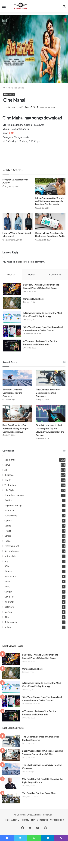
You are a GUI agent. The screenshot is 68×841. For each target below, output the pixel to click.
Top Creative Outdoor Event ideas (39, 793)
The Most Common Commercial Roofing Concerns (12, 392)
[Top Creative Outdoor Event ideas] (11, 797)
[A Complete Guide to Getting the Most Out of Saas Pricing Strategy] (12, 317)
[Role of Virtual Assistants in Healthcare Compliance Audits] (50, 221)
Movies (8, 612)
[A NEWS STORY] (20, 6)
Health (7, 480)
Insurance (9, 602)
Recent (32, 274)
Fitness (8, 571)
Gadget (8, 591)
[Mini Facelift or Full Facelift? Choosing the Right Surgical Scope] (11, 783)
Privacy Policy (28, 819)
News (7, 465)
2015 (11, 133)
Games (8, 520)
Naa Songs (18, 87)
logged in (20, 261)
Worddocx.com (57, 819)
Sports (7, 525)
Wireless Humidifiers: (33, 298)
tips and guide (11, 551)
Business (8, 475)
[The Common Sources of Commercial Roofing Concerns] (50, 378)
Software (9, 607)
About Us (16, 819)
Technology (10, 485)
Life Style (9, 490)
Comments (55, 274)
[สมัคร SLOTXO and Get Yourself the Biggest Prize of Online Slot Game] (12, 289)
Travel (7, 530)
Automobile (10, 556)
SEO (6, 566)
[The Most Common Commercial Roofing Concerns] (17, 378)
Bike (6, 617)
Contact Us (42, 819)
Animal (7, 627)
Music (7, 581)
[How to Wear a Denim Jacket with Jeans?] (18, 221)
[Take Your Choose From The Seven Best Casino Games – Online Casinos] (12, 331)
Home (8, 87)
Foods (7, 541)
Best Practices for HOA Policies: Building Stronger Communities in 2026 (15, 428)
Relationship (10, 622)
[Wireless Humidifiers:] (12, 303)
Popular (11, 274)
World (7, 586)
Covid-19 (9, 596)
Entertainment (11, 546)
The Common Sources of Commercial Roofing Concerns (48, 392)
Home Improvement (14, 495)
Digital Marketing (13, 505)
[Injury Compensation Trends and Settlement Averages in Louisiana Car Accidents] (50, 186)
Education (9, 510)
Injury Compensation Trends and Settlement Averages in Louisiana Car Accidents (49, 201)
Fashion (8, 500)
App (6, 561)
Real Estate (10, 576)
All (5, 470)
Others (7, 536)
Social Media (10, 515)
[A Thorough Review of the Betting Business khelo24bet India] (12, 345)
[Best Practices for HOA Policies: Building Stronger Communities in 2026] (17, 413)
